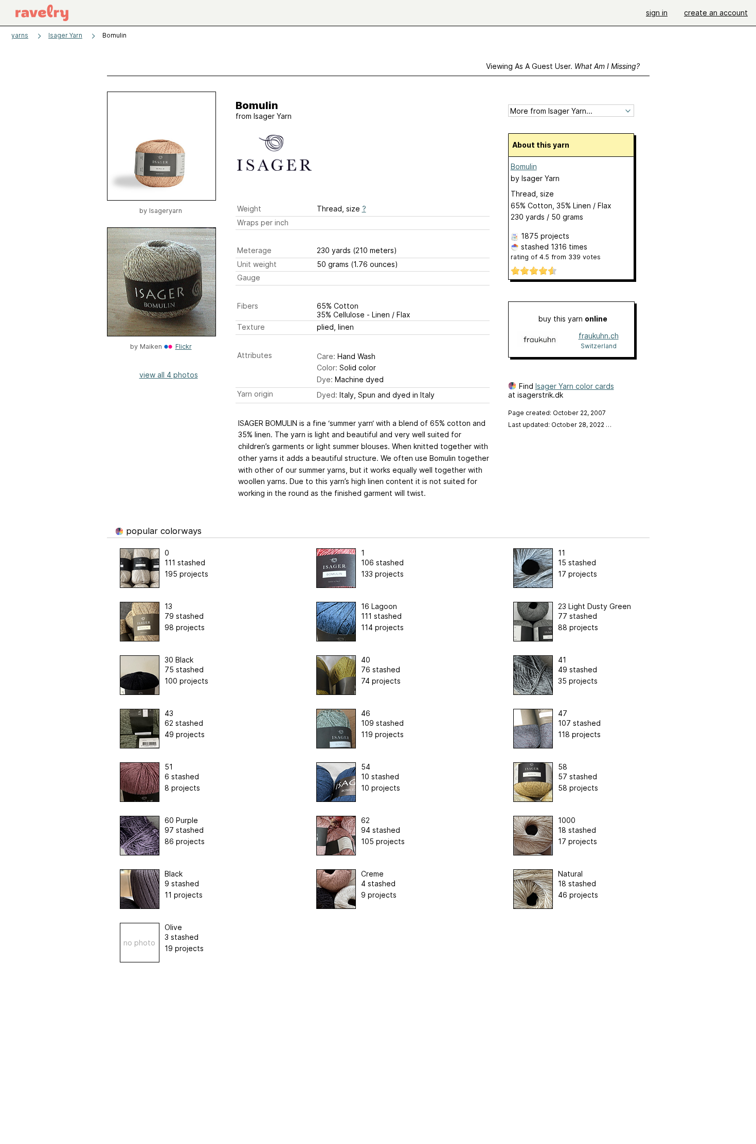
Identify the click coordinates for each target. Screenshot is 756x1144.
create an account (716, 12)
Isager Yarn (65, 35)
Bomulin (524, 166)
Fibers (247, 305)
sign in (657, 12)
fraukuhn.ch (599, 335)
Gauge (248, 277)
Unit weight (257, 264)
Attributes (254, 355)
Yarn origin (255, 393)
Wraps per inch (263, 222)
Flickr (183, 346)
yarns (19, 35)
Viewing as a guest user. (563, 66)
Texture (251, 327)
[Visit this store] (539, 340)
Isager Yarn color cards (574, 386)
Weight (249, 208)
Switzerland (599, 346)
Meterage (254, 250)
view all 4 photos (168, 374)
